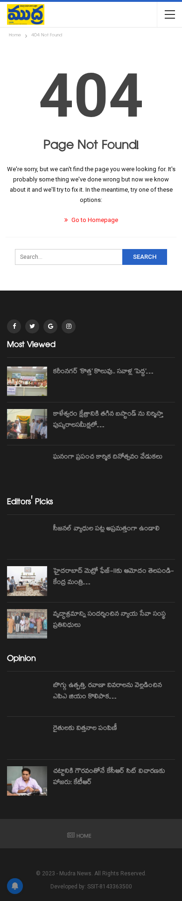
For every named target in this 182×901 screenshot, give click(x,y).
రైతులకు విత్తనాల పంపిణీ (85, 729)
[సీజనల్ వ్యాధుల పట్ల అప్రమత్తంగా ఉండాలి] (27, 539)
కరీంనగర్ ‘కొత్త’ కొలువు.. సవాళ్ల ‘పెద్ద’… (103, 372)
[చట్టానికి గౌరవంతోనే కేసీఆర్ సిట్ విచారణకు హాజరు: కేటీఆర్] (27, 781)
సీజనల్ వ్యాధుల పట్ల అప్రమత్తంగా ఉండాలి (106, 529)
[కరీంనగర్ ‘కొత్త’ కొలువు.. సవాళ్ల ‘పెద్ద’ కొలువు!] (27, 381)
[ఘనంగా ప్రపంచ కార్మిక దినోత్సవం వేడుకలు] (27, 467)
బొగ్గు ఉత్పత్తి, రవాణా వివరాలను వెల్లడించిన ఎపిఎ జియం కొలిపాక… (107, 691)
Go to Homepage (94, 219)
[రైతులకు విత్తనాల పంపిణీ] (27, 738)
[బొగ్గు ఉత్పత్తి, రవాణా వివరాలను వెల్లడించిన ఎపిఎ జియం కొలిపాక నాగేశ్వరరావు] (27, 695)
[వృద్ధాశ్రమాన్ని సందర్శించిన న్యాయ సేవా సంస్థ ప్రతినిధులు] (27, 624)
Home (84, 837)
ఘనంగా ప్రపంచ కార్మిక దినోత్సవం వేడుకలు (107, 457)
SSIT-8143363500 (109, 886)
